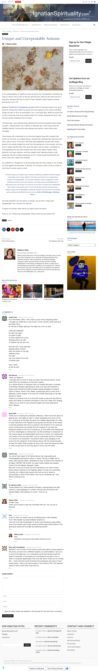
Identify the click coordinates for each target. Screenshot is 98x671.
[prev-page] (3, 305)
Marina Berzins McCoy (83, 169)
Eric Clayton (79, 143)
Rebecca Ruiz (12, 44)
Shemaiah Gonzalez (82, 186)
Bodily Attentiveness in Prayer (77, 116)
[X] (89, 1)
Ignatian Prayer (82, 270)
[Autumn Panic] (53, 291)
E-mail (71, 57)
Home (3, 31)
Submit (88, 61)
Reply (10, 369)
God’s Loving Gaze (53, 637)
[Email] (22, 229)
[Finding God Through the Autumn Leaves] (11, 291)
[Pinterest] (13, 229)
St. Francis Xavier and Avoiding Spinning (80, 112)
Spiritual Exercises (49, 297)
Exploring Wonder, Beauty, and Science (80, 125)
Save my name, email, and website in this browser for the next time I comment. (33, 611)
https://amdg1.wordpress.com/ (27, 253)
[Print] (17, 229)
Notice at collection (37, 668)
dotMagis (9, 31)
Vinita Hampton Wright (83, 203)
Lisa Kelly (81, 275)
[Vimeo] (91, 1)
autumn (10, 220)
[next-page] (6, 305)
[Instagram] (86, 1)
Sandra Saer (13, 317)
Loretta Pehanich (81, 160)
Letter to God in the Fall (30, 299)
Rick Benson (13, 375)
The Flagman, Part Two (56, 241)
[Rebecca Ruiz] (3, 44)
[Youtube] (94, 1)
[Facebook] (83, 1)
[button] (94, 25)
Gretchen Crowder (81, 151)
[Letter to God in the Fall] (32, 291)
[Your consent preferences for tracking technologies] (3, 667)
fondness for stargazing (18, 107)
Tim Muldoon (80, 195)
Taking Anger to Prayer (81, 273)
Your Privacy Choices (55, 668)
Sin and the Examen (8, 241)
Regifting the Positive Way (76, 129)
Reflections (16, 31)
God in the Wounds (73, 120)
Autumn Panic (48, 299)
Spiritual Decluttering (50, 641)
